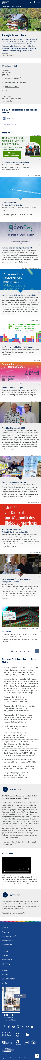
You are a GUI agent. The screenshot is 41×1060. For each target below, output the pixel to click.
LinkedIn (10, 118)
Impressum (5, 1058)
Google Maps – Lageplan (11, 78)
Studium (5, 928)
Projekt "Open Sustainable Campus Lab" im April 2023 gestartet (16, 727)
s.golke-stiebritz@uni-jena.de (15, 82)
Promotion (5, 932)
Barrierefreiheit (23, 1058)
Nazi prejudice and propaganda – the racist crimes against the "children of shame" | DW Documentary (19, 775)
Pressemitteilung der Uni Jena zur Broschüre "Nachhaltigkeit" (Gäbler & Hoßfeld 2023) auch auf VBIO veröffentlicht (21, 708)
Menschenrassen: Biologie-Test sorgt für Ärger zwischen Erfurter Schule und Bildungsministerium (20, 735)
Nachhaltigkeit (7, 960)
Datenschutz (13, 1058)
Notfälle (5, 975)
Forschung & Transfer (9, 936)
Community (6, 964)
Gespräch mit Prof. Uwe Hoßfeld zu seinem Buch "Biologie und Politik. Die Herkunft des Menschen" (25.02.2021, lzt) (20, 744)
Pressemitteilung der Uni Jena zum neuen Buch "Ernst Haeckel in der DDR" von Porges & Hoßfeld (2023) (16, 699)
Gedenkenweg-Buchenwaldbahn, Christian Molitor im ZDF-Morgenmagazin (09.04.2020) (21, 761)
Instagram (11, 125)
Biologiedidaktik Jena (12, 6)
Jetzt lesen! (20, 996)
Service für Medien (8, 979)
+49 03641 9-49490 (12, 87)
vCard (7, 91)
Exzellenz (5, 955)
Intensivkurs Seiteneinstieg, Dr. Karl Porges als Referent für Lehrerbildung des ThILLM (21, 767)
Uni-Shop (5, 983)
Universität (6, 951)
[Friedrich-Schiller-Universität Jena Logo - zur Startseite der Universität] (5, 2)
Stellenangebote (7, 940)
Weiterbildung (7, 945)
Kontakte (5, 970)
